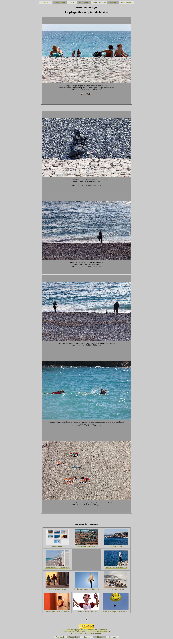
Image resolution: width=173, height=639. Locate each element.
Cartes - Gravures (99, 2)
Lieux (72, 2)
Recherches (73, 637)
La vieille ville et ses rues (57, 589)
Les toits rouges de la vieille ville (87, 546)
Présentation (59, 2)
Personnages (126, 2)
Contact (112, 637)
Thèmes (113, 2)
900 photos (83, 2)
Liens (99, 637)
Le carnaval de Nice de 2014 (86, 612)
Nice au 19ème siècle (116, 589)
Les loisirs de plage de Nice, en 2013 (115, 612)
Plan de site (60, 637)
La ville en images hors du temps (86, 589)
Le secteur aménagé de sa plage (57, 568)
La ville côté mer (116, 546)
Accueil (46, 2)
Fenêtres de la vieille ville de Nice (57, 612)
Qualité (86, 637)
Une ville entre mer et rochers (116, 568)
